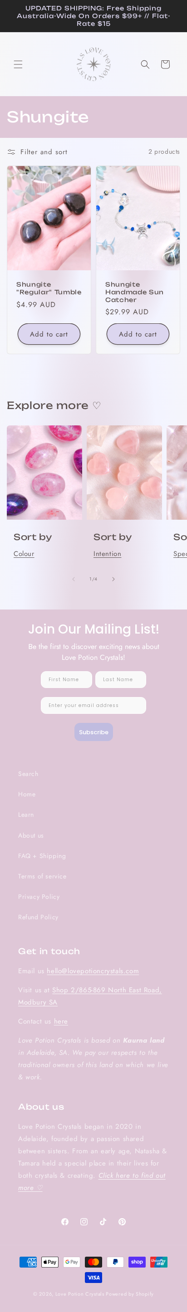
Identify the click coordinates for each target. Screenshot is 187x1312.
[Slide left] (74, 579)
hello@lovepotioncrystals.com (93, 971)
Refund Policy (38, 917)
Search (28, 773)
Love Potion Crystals (79, 1293)
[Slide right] (113, 579)
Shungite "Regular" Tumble (49, 288)
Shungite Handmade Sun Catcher (134, 292)
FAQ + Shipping (42, 855)
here (61, 1021)
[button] (18, 64)
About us (31, 835)
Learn (26, 814)
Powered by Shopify (130, 1293)
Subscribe (93, 732)
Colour (24, 554)
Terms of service (42, 876)
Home (26, 794)
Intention (107, 554)
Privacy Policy (38, 896)
